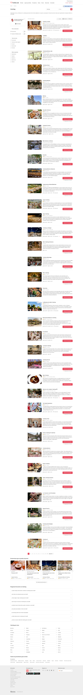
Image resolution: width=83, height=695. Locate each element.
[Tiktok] (53, 670)
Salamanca (12, 641)
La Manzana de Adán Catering (49, 302)
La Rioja (43, 649)
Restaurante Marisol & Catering (49, 317)
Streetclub (45, 288)
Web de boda (12, 686)
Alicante (11, 630)
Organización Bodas (19, 662)
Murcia (27, 632)
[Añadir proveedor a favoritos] (40, 22)
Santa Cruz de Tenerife (46, 634)
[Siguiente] (72, 570)
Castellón (59, 641)
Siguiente (50, 553)
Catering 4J (45, 539)
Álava (11, 649)
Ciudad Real (28, 639)
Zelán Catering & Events (48, 477)
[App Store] (29, 674)
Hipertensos (14, 59)
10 (47, 553)
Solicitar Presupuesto (67, 30)
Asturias (59, 634)
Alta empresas (12, 681)
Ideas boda (47, 2)
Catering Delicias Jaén (47, 51)
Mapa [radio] (71, 18)
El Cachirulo (45, 331)
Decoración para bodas (67, 660)
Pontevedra (60, 639)
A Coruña (11, 645)
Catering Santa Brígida (48, 524)
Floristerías (61, 660)
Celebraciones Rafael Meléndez (49, 184)
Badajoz (43, 639)
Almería (11, 636)
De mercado (14, 40)
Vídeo (31, 660)
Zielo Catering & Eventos (48, 242)
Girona (43, 632)
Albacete (43, 643)
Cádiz (59, 630)
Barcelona (12, 628)
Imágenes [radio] (65, 18)
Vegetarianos (14, 54)
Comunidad (52, 2)
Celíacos (13, 61)
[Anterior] (11, 570)
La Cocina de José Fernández (49, 493)
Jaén (27, 636)
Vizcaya (27, 641)
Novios (42, 2)
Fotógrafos (26, 660)
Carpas (53, 660)
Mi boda (21, 2)
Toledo (43, 636)
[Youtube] (51, 670)
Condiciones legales (13, 671)
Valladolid (59, 636)
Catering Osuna (46, 65)
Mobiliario (48, 660)
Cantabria (43, 641)
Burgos (59, 645)
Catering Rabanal (46, 80)
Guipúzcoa (12, 647)
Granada (11, 634)
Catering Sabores (46, 448)
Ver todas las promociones (41, 582)
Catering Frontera (46, 125)
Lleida (11, 643)
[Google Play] (36, 674)
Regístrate (71, 2)
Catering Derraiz (46, 359)
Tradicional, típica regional (16, 42)
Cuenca (43, 647)
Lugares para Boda (27, 2)
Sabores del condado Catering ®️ (50, 389)
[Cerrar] (24, 19)
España (61, 670)
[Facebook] (43, 670)
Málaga (43, 630)
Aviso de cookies (13, 675)
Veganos (13, 56)
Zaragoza (27, 643)
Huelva (11, 639)
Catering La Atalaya (47, 228)
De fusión (13, 47)
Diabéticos (13, 57)
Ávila (43, 645)
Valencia (27, 630)
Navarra (27, 647)
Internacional (14, 45)
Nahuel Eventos (46, 508)
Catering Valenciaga (47, 257)
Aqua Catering (46, 213)
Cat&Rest (45, 35)
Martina (44, 96)
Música (34, 660)
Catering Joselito (46, 21)
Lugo (43, 652)
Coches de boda (38, 660)
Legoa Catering (46, 199)
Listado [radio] (60, 18)
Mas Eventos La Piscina (48, 141)
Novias (39, 2)
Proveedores (34, 2)
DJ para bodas (47, 662)
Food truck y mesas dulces (40, 662)
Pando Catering (46, 463)
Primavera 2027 (14, 573)
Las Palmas (12, 632)
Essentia (44, 155)
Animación (56, 660)
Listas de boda (12, 662)
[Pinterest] (47, 670)
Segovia (59, 647)
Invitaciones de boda (13, 660)
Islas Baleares (44, 628)
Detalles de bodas (21, 660)
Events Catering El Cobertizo (49, 432)
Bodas (11, 5)
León (27, 645)
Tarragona (27, 634)
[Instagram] (49, 670)
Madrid (27, 628)
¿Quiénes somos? (13, 682)
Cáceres (59, 643)
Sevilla (59, 628)
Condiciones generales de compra (15, 672)
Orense (59, 649)
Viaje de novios (26, 662)
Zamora (59, 652)
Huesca (27, 649)
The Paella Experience (47, 403)
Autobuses (44, 660)
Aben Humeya (46, 375)
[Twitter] (45, 670)
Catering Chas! (46, 418)
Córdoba (59, 632)
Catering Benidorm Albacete (49, 169)
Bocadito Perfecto (47, 110)
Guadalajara (28, 652)
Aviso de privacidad (13, 674)
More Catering (46, 272)
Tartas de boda (32, 662)
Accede (67, 2)
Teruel (11, 652)
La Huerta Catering (47, 345)
